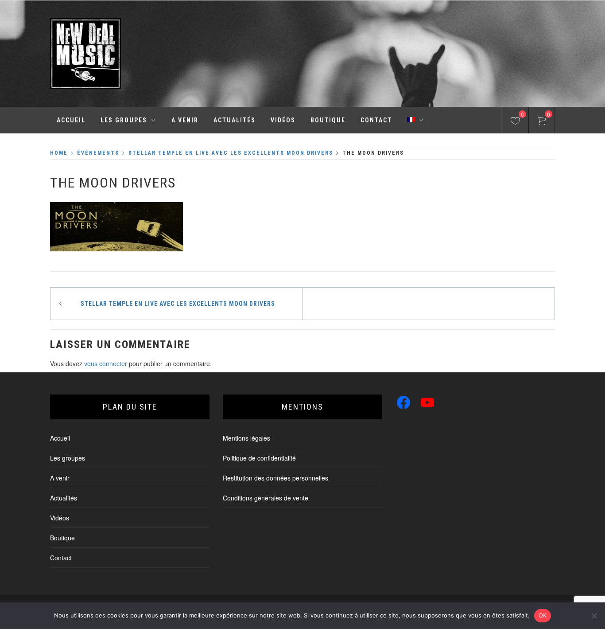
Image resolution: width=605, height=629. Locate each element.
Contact (376, 120)
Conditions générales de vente (265, 497)
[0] (515, 121)
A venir (184, 120)
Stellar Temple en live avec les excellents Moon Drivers (178, 303)
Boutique (327, 120)
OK (543, 615)
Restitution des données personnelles (275, 477)
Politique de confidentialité (259, 457)
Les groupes (124, 120)
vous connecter (105, 363)
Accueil (71, 120)
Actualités (234, 120)
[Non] (593, 615)
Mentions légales (246, 438)
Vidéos (283, 120)
